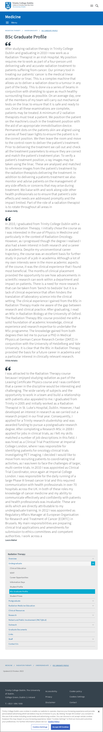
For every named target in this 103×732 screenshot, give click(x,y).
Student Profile (16, 586)
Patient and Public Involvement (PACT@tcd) (28, 620)
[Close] (99, 711)
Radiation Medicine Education (22, 605)
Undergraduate (31, 31)
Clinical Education (18, 568)
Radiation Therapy (12, 31)
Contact (73, 702)
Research (12, 615)
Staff (11, 639)
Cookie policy (76, 691)
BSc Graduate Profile (50, 31)
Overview (13, 558)
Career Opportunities (19, 577)
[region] (51, 719)
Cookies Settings (77, 696)
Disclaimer (50, 702)
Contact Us (13, 644)
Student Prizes (16, 596)
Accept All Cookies (60, 727)
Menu (14, 22)
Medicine (13, 16)
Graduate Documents (18, 629)
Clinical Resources (17, 610)
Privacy (48, 697)
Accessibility (51, 691)
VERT (12, 573)
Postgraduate (14, 601)
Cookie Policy (53, 721)
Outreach (13, 624)
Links (11, 634)
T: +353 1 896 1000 (14, 703)
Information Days (17, 582)
